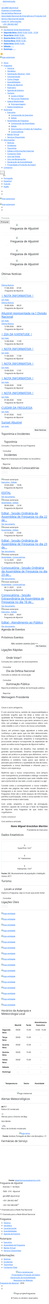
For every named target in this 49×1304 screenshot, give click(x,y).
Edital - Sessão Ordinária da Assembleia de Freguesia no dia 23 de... (24, 544)
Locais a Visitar (17, 96)
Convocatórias (17, 131)
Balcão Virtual (13, 134)
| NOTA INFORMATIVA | (17, 296)
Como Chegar (13, 79)
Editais (14, 118)
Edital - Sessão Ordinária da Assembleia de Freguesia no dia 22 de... (24, 516)
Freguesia (8, 65)
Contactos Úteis (14, 153)
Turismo (10, 93)
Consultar (7, 451)
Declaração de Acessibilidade (19, 162)
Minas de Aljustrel (15, 85)
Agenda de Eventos (15, 90)
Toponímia (11, 148)
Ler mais (5, 299)
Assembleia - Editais (9, 502)
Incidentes (11, 145)
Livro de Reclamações (16, 159)
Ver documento (8, 496)
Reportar (7, 464)
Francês (7, 184)
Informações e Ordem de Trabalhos (26, 129)
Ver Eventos (41, 646)
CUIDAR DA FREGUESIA (16, 408)
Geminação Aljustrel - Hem (18, 74)
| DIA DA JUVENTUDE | (16, 334)
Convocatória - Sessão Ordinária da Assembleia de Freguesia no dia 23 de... (24, 571)
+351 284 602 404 (10, 24)
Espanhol (8, 181)
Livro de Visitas (13, 156)
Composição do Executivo (22, 115)
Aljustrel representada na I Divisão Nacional (24, 315)
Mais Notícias (40, 430)
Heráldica (11, 71)
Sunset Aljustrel (11, 422)
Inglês (6, 186)
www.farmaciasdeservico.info (27, 1180)
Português (8, 178)
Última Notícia (7, 285)
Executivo (11, 112)
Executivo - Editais (9, 482)
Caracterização (13, 76)
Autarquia (8, 109)
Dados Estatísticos (15, 107)
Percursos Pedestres (20, 98)
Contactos (8, 167)
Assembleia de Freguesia (18, 120)
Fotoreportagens (18, 104)
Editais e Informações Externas (20, 151)
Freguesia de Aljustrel (9, 1283)
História (10, 68)
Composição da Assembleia (23, 123)
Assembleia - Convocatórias (13, 557)
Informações (9, 140)
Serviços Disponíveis (16, 137)
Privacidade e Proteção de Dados (21, 165)
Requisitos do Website (23, 1280)
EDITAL (6, 493)
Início (6, 63)
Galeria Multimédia (15, 101)
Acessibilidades (13, 82)
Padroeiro (11, 87)
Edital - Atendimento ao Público (22, 622)
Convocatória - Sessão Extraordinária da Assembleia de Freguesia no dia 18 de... (22, 598)
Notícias (10, 142)
